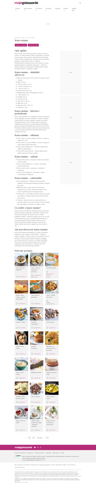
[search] (80, 3)
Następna (40, 438)
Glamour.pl (21, 465)
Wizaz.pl (73, 465)
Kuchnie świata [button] (28, 8)
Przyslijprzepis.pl (34, 465)
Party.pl (53, 465)
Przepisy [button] (17, 8)
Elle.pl (16, 465)
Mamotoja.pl (59, 465)
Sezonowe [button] (48, 8)
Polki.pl (65, 465)
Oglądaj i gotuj (74, 9)
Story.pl (23, 467)
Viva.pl (69, 465)
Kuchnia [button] (66, 8)
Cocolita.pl (17, 467)
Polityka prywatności (39, 453)
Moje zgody (56, 453)
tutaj (26, 482)
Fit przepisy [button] (39, 8)
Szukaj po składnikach (20, 453)
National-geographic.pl (45, 465)
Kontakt (62, 453)
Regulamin (49, 453)
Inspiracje (57, 8)
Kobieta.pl (27, 465)
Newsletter (30, 453)
